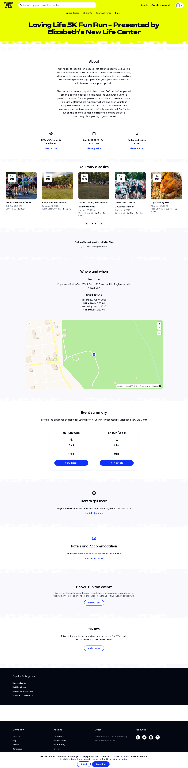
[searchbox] (57, 5)
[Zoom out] (159, 328)
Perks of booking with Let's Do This (94, 242)
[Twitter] (145, 740)
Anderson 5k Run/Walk (18, 202)
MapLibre (120, 386)
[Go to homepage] (9, 5)
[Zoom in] (159, 324)
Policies (58, 729)
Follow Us (141, 729)
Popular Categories (24, 676)
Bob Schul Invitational (54, 202)
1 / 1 (94, 223)
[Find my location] (159, 333)
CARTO (130, 386)
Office (98, 729)
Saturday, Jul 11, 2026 (94, 306)
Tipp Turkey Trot (160, 202)
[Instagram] (152, 740)
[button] (94, 354)
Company (18, 729)
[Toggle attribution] (159, 386)
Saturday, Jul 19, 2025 (93, 299)
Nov (157, 176)
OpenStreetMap (142, 386)
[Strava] (158, 740)
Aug (48, 176)
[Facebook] (139, 740)
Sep (11, 176)
